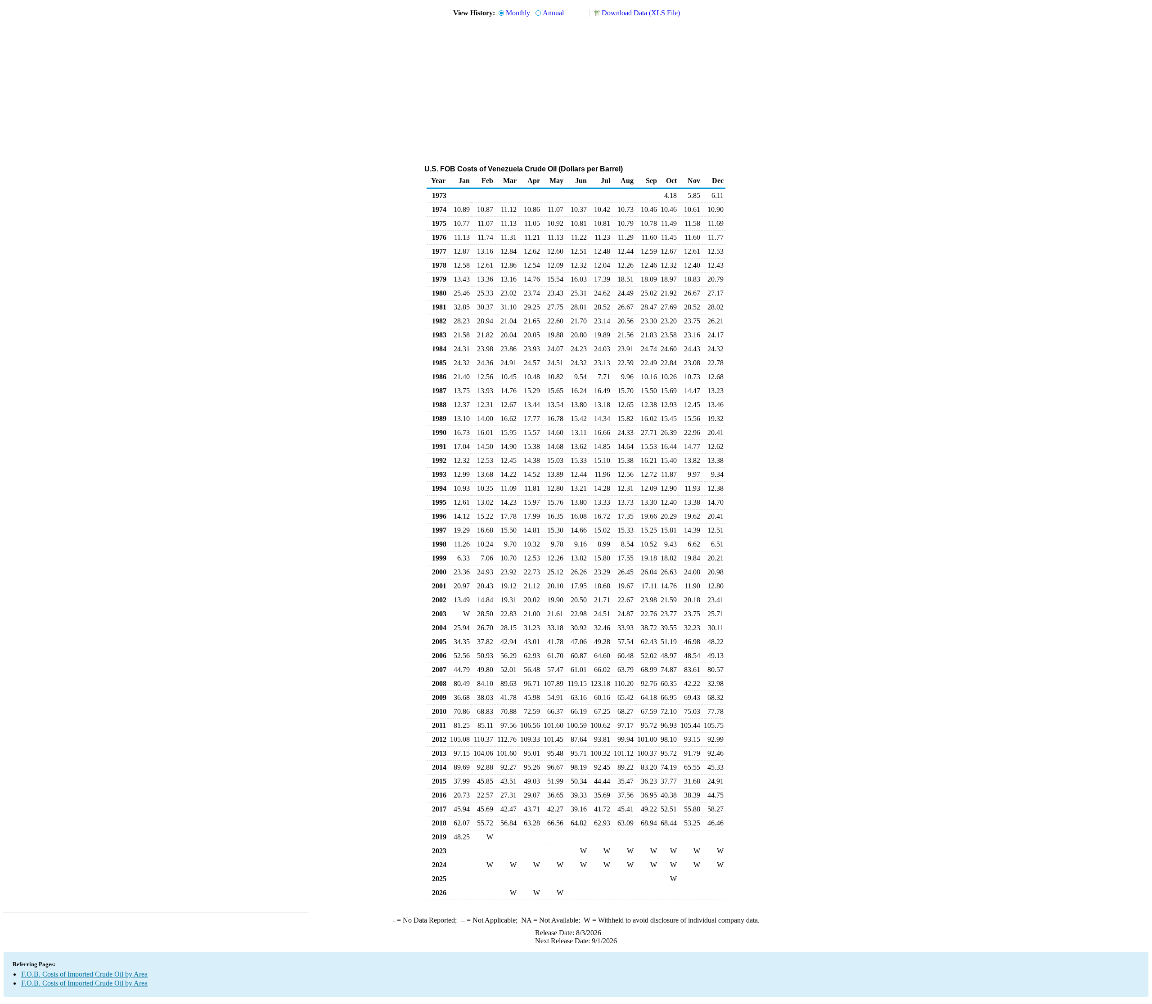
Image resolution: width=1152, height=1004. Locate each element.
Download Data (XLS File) (641, 13)
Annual (553, 13)
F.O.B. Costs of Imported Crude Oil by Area (84, 974)
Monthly (518, 13)
